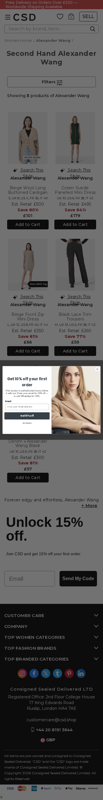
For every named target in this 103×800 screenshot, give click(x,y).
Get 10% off (27, 415)
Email (8, 401)
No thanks (27, 423)
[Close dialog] (97, 369)
